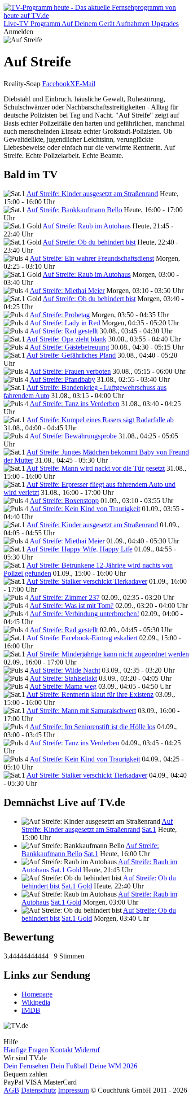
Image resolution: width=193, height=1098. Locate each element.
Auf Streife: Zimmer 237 (65, 597)
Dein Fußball (69, 1066)
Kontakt (61, 1050)
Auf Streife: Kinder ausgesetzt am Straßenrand (92, 193)
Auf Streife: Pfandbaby (62, 379)
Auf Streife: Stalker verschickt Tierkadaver (86, 581)
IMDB (31, 1010)
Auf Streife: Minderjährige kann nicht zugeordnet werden (107, 654)
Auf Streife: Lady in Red (65, 323)
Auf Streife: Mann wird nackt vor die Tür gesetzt (95, 468)
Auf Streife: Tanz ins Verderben (74, 403)
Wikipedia (36, 1002)
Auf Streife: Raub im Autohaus (87, 226)
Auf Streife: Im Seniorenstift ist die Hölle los (92, 727)
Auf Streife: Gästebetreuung (69, 347)
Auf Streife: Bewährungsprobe (73, 436)
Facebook (56, 83)
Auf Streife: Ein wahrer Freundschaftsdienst (92, 258)
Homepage (37, 994)
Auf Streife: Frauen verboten (70, 371)
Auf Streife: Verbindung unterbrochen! (84, 613)
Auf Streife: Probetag (60, 315)
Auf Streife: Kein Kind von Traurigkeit (85, 508)
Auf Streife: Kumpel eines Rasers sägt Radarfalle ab (100, 420)
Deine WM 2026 (113, 1066)
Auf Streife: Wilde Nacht (65, 670)
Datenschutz (38, 1090)
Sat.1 (149, 829)
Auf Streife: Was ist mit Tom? (72, 605)
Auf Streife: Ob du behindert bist (89, 242)
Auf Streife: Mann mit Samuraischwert (81, 710)
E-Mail (85, 83)
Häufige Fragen (26, 1050)
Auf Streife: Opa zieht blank (66, 339)
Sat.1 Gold (66, 870)
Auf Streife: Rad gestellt (64, 331)
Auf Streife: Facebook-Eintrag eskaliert (81, 638)
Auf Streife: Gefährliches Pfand (71, 355)
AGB (11, 1090)
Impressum (73, 1090)
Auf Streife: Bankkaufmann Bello (74, 210)
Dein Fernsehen (26, 1066)
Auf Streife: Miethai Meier (67, 290)
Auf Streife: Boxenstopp (64, 500)
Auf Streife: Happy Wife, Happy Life (79, 549)
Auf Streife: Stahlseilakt (63, 678)
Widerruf (87, 1050)
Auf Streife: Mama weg (63, 686)
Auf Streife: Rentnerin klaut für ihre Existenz (90, 694)
